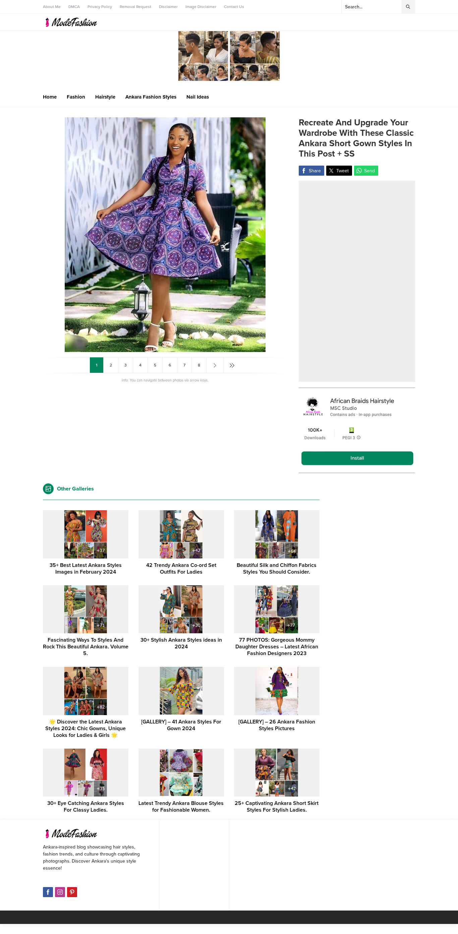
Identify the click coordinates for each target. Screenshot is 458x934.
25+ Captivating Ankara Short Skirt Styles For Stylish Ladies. (277, 806)
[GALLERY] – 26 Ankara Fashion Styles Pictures (276, 725)
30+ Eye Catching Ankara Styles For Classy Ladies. (85, 806)
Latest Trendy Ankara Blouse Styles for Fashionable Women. (181, 806)
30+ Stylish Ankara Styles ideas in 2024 (181, 643)
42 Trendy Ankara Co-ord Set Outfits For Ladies (181, 568)
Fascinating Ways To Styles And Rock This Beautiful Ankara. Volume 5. (85, 647)
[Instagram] (60, 892)
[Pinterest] (72, 892)
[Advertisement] (357, 281)
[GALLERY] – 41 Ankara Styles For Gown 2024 (181, 725)
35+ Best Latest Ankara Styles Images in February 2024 (86, 568)
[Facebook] (48, 892)
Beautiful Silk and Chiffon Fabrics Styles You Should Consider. (277, 568)
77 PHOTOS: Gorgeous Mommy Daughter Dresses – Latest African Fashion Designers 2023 (276, 647)
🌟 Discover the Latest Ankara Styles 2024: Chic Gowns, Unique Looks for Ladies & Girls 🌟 (85, 728)
